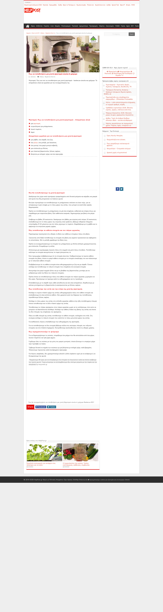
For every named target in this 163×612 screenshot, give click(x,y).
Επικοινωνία (83, 480)
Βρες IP (122, 5)
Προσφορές (93, 26)
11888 (117, 26)
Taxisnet (75, 26)
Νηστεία (45, 5)
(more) (127, 480)
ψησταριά (36, 123)
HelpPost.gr (38, 480)
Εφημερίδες (53, 5)
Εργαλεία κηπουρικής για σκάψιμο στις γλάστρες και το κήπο (41, 464)
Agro (128, 26)
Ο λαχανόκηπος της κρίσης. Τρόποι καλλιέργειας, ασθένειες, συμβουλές (76, 464)
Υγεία (123, 26)
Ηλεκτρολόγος (124, 71)
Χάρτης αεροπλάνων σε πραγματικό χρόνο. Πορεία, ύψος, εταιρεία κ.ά (119, 124)
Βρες (33, 26)
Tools (137, 26)
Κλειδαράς (128, 73)
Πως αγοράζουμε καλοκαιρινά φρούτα (118, 144)
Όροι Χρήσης (68, 480)
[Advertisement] (92, 15)
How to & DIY (35, 33)
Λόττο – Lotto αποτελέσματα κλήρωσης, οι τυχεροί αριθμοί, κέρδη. (121, 103)
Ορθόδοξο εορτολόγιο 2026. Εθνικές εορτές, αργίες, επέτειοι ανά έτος (119, 109)
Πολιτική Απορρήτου (56, 480)
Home (28, 26)
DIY (132, 26)
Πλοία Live (90, 5)
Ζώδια (60, 5)
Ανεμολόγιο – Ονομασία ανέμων (119, 148)
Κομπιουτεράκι (81, 5)
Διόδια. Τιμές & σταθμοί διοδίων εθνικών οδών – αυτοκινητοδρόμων (119, 119)
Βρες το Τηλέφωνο (69, 5)
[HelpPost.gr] (32, 10)
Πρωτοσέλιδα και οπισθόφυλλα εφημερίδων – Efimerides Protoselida (119, 98)
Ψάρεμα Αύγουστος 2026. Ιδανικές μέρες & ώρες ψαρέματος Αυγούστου (119, 114)
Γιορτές (46, 26)
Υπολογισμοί (65, 26)
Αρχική (28, 33)
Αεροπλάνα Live (100, 5)
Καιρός (57, 26)
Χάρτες (102, 26)
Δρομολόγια (83, 26)
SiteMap (76, 480)
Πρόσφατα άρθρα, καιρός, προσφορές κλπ (115, 81)
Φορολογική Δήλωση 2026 (33, 5)
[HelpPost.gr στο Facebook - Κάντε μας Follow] (117, 189)
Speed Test (115, 5)
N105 (133, 5)
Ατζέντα (39, 26)
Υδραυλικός (112, 71)
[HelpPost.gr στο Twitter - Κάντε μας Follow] (121, 189)
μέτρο (36, 142)
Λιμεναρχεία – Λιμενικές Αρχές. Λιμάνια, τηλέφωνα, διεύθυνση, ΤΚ (119, 86)
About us (46, 480)
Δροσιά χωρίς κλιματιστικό (117, 152)
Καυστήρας (117, 73)
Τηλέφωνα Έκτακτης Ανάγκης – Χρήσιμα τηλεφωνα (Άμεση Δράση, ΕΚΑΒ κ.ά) (118, 92)
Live (52, 26)
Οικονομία (110, 26)
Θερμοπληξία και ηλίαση (116, 139)
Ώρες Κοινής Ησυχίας (115, 135)
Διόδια (108, 5)
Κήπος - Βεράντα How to (48, 33)
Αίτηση (128, 5)
